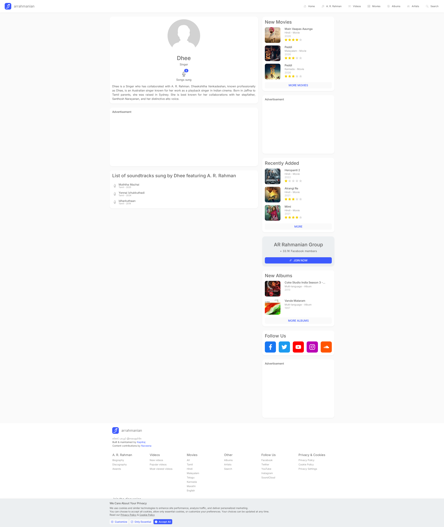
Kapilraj (141, 442)
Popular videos (158, 464)
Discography (119, 464)
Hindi (190, 468)
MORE (298, 226)
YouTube (266, 468)
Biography (118, 460)
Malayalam (193, 473)
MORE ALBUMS (298, 320)
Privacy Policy (306, 460)
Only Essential (143, 521)
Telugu (190, 477)
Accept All (165, 521)
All (188, 460)
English (191, 490)
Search (434, 6)
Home (311, 6)
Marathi (191, 486)
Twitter (265, 464)
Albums (396, 6)
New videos (156, 460)
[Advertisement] (183, 139)
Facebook (267, 460)
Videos (357, 6)
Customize (121, 521)
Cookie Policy (306, 464)
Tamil (190, 464)
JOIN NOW (300, 260)
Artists (415, 6)
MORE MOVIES (298, 85)
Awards (116, 468)
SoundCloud (268, 477)
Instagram (267, 473)
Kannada (192, 481)
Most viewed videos (161, 468)
